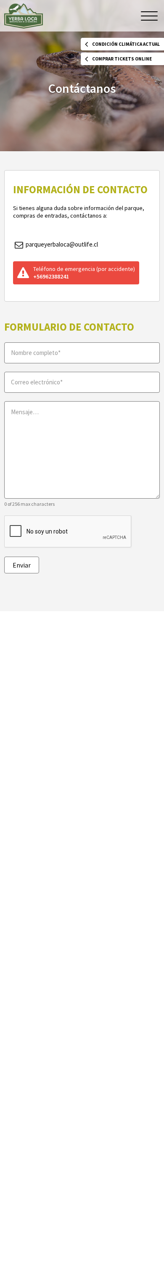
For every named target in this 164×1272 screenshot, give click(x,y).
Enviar (22, 565)
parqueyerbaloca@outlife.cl (61, 244)
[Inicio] (23, 16)
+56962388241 (51, 276)
